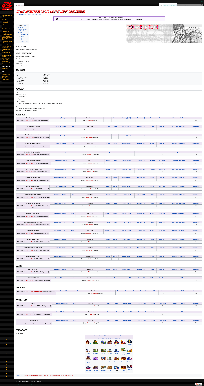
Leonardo (103, 345)
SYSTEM (107, 338)
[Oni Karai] (109, 350)
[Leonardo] (103, 342)
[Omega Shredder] (129, 366)
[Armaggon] (103, 367)
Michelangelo (95, 345)
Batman (116, 353)
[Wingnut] (103, 358)
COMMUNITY (117, 338)
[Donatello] (95, 350)
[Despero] (116, 358)
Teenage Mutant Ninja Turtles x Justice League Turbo (29, 14)
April (88, 345)
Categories (19, 375)
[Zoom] (123, 367)
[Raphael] (103, 350)
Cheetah (123, 361)
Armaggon (103, 370)
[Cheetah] (123, 358)
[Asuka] (109, 342)
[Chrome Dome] (88, 357)
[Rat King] (95, 367)
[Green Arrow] (123, 349)
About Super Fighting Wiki (28, 384)
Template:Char (29, 120)
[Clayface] (109, 367)
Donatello (95, 353)
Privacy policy (19, 384)
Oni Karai (110, 353)
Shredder (88, 370)
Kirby (110, 361)
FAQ (111, 338)
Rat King (96, 370)
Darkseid (129, 361)
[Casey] (88, 350)
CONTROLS (100, 338)
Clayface (110, 370)
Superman (116, 345)
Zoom (123, 370)
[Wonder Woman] (129, 341)
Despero (116, 361)
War (96, 361)
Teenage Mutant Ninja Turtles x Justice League (61, 375)
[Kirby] (109, 358)
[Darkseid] (129, 358)
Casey (88, 353)
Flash (123, 345)
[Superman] (116, 342)
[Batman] (116, 350)
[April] (88, 342)
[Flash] (123, 342)
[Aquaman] (129, 350)
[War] (95, 358)
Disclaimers (37, 384)
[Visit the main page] (7, 6)
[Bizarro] (116, 367)
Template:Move (38, 291)
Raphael (103, 353)
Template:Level (89, 120)
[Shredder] (88, 367)
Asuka (109, 345)
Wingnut (103, 361)
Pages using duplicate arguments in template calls (35, 375)
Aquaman (129, 353)
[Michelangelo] (95, 342)
